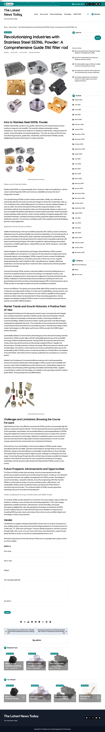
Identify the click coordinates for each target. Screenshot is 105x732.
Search (78, 32)
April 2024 (78, 232)
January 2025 (79, 188)
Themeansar (67, 729)
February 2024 (79, 242)
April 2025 (78, 173)
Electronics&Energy (56, 14)
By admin (6, 52)
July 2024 (78, 218)
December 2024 (80, 193)
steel (38, 52)
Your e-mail (8, 561)
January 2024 (79, 247)
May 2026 (78, 114)
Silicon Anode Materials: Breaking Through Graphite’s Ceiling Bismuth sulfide (87, 52)
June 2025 (78, 164)
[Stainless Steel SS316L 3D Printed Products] (36, 159)
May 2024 (78, 228)
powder (32, 52)
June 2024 (78, 223)
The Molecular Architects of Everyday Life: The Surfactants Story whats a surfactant (87, 71)
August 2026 (78, 100)
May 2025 (78, 169)
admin (38, 640)
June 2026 (78, 109)
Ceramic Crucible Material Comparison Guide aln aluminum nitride (35, 667)
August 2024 (78, 213)
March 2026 (78, 119)
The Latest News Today (21, 716)
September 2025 (80, 149)
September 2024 (80, 208)
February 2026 (79, 124)
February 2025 (79, 183)
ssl (35, 52)
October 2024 (79, 203)
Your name (7, 551)
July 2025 (78, 159)
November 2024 (80, 198)
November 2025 (80, 139)
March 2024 (78, 237)
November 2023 (80, 252)
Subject (6, 570)
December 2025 (80, 134)
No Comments (23, 52)
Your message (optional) (12, 580)
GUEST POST (77, 14)
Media (76, 269)
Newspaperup (57, 729)
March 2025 (78, 178)
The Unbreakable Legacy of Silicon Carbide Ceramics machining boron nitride (87, 65)
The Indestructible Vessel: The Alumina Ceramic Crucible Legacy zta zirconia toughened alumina (86, 79)
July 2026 (78, 104)
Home (36, 14)
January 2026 (79, 129)
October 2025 (79, 144)
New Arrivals (44, 14)
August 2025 (78, 154)
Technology (67, 14)
